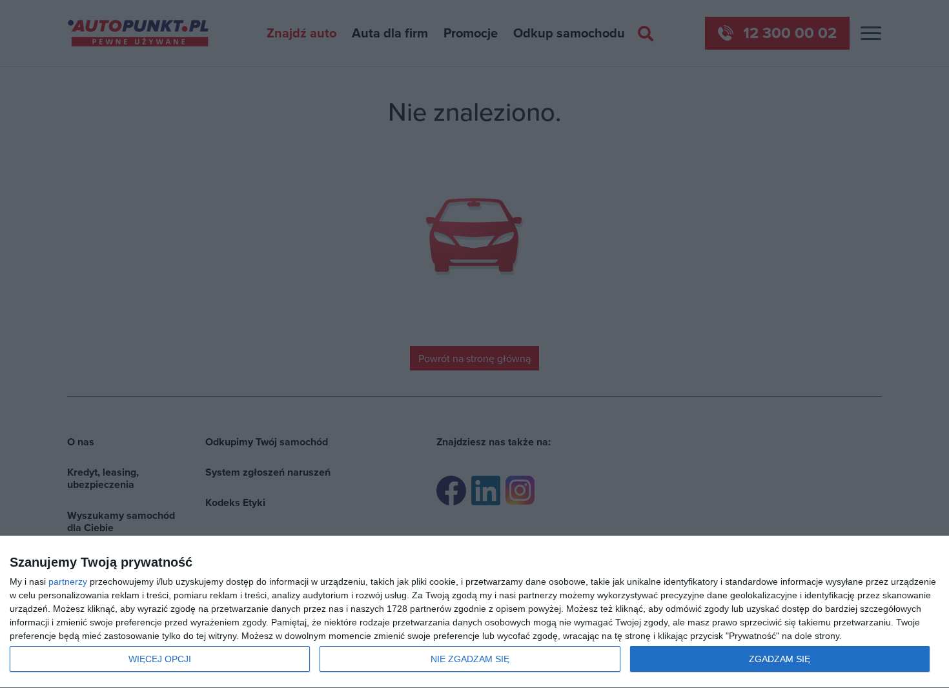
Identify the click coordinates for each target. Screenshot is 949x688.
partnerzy (67, 581)
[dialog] (474, 612)
